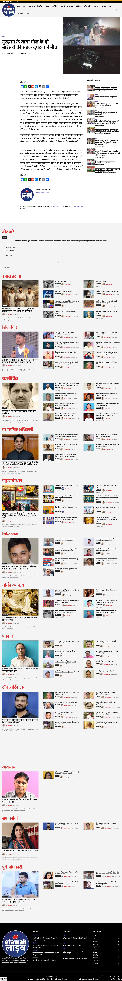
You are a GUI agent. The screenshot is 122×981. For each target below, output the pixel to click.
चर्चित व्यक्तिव (5, 614)
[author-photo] (3, 314)
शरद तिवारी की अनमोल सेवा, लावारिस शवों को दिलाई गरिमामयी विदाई (20, 721)
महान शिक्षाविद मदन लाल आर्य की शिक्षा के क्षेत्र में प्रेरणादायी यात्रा (45, 946)
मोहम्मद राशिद (9, 256)
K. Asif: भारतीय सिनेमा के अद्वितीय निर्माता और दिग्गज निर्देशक (19, 619)
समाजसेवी (4, 717)
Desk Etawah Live (25, 53)
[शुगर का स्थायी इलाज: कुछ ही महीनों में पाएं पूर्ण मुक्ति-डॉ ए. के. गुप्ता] (48, 562)
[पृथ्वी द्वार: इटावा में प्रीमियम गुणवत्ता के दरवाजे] (48, 489)
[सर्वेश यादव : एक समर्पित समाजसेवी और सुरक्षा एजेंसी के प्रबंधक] (20, 784)
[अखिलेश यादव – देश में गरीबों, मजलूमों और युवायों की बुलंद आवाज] (48, 715)
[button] (117, 10)
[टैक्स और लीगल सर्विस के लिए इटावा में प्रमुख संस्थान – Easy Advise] (48, 510)
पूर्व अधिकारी (58, 726)
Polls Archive (6, 267)
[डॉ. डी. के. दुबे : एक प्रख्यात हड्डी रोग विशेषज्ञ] (48, 572)
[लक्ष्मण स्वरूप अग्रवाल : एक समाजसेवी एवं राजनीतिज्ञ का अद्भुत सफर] (48, 397)
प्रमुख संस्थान (5, 510)
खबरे (3, 36)
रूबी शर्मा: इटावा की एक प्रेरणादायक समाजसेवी (20, 850)
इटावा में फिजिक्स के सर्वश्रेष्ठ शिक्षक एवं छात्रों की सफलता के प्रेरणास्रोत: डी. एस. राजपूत (20, 361)
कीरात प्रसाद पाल (9, 253)
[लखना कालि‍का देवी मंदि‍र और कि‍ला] (48, 294)
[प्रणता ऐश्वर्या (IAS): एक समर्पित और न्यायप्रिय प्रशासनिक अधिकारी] (48, 875)
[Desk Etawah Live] (27, 194)
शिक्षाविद (4, 357)
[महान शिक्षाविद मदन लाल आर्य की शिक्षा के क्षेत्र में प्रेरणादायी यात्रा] (48, 695)
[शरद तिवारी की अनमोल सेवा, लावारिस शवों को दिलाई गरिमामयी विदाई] (20, 705)
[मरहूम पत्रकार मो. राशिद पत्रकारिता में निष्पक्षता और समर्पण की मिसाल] (48, 644)
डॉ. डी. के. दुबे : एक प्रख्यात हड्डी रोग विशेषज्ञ (44, 960)
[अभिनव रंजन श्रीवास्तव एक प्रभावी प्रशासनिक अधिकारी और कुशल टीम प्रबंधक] (20, 884)
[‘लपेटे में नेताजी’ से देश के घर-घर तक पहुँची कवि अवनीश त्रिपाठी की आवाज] (48, 603)
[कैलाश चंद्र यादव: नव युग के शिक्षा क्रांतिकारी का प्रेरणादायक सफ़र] (48, 355)
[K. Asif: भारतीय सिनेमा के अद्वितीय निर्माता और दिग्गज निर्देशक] (20, 602)
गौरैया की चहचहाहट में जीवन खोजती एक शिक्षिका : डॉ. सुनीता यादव (46, 954)
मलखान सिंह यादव (10, 250)
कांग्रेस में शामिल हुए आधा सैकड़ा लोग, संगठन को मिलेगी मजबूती (69, 979)
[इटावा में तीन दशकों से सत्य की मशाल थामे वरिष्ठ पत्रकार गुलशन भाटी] (20, 653)
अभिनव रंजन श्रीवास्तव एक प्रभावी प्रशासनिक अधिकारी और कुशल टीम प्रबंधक (18, 900)
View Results (61, 263)
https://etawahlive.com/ (42, 192)
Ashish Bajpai (9, 314)
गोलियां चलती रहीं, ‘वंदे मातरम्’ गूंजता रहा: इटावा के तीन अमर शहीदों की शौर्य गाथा (18, 310)
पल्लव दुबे (8, 245)
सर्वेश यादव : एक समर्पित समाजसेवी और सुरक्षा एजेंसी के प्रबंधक (19, 800)
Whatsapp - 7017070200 (58, 207)
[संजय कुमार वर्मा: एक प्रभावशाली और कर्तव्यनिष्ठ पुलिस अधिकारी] (48, 725)
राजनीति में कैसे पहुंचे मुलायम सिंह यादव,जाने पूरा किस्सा (19, 412)
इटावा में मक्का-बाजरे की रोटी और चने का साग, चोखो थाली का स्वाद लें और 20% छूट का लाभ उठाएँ (19, 515)
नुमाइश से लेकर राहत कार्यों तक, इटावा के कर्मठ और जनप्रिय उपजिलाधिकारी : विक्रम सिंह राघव (20, 463)
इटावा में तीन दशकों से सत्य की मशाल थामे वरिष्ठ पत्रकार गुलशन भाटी (20, 670)
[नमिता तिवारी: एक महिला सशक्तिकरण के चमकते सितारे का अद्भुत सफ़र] (48, 335)
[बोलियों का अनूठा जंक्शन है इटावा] (48, 284)
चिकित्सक (4, 563)
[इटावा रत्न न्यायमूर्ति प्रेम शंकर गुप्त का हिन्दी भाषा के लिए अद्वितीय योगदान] (48, 593)
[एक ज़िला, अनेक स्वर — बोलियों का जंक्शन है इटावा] (48, 314)
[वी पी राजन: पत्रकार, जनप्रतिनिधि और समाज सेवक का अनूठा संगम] (48, 654)
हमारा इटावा (5, 306)
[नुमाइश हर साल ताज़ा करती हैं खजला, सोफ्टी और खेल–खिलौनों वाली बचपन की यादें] (48, 304)
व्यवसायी (4, 796)
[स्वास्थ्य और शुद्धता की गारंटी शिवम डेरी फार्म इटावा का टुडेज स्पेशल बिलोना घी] (48, 499)
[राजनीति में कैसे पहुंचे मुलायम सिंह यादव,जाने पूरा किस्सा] (20, 396)
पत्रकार (4, 666)
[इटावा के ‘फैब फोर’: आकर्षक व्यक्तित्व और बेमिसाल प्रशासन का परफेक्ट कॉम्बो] (48, 614)
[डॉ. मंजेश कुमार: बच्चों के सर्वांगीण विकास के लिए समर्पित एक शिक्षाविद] (48, 345)
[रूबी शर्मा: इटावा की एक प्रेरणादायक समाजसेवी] (20, 836)
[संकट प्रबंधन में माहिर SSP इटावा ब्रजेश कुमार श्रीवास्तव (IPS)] (48, 447)
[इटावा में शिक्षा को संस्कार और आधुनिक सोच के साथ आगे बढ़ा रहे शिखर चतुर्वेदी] (48, 365)
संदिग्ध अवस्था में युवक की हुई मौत (29, 979)
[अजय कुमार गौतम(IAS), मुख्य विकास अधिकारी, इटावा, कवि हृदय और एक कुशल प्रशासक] (48, 437)
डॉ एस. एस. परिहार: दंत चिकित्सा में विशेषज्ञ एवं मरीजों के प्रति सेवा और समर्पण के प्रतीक (20, 567)
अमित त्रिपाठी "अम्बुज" (10, 248)
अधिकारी (4, 459)
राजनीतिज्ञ (4, 408)
